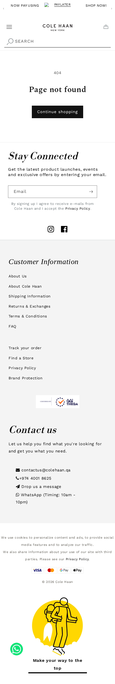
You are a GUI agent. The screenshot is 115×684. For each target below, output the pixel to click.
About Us (18, 276)
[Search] (10, 42)
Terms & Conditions (28, 316)
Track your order (25, 348)
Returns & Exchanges (29, 306)
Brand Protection (26, 378)
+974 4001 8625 (35, 478)
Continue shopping (57, 111)
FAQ (12, 326)
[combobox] (57, 41)
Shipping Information (30, 296)
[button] (6, 25)
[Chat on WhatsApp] (16, 647)
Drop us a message (41, 486)
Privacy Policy (77, 208)
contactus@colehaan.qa (45, 470)
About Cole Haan (25, 286)
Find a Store (21, 358)
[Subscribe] (91, 191)
